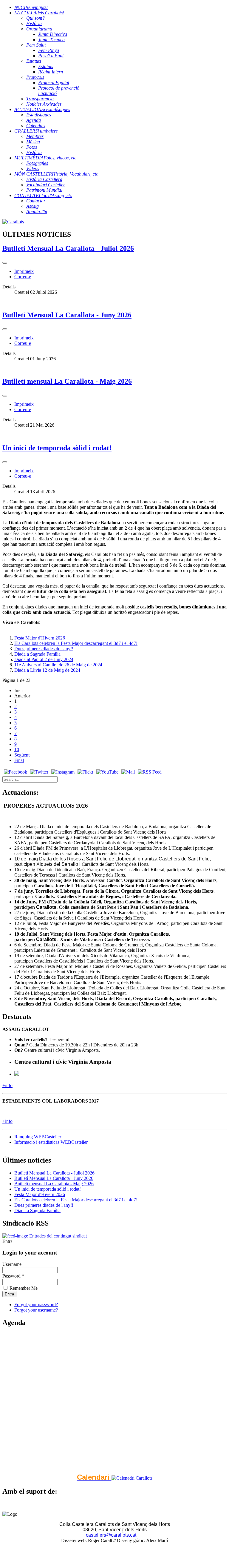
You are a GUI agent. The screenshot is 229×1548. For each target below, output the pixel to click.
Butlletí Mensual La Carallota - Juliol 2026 (68, 248)
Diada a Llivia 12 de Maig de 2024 (47, 670)
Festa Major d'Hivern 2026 (39, 637)
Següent (22, 754)
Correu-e (22, 276)
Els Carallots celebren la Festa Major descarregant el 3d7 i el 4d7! (75, 643)
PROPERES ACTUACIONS (40, 806)
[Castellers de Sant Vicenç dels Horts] (13, 221)
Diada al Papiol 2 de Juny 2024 (43, 659)
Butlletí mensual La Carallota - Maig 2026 (67, 381)
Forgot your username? (36, 1309)
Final (19, 760)
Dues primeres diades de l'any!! (43, 648)
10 (16, 749)
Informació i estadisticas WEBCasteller (51, 1142)
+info (7, 1085)
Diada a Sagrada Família (37, 654)
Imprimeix (24, 271)
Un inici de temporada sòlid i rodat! (57, 448)
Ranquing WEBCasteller (37, 1136)
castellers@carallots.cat (111, 1535)
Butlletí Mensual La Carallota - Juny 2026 (66, 315)
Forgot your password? (36, 1304)
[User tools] (4, 263)
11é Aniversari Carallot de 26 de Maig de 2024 (58, 664)
